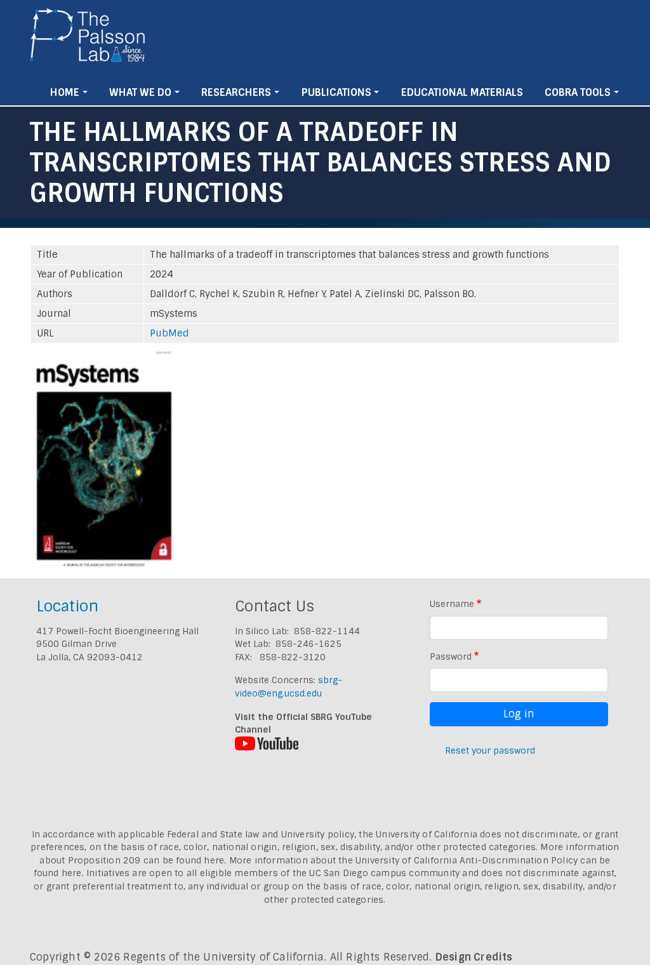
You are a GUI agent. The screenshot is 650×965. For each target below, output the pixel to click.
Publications (336, 92)
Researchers (236, 92)
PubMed (169, 333)
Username (452, 603)
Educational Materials (462, 92)
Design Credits (474, 957)
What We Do (140, 92)
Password (451, 656)
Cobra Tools (578, 92)
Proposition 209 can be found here (146, 860)
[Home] (88, 40)
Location (67, 606)
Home (64, 92)
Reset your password (490, 750)
